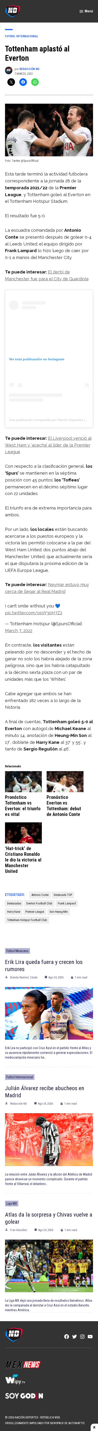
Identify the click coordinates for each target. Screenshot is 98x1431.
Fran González (18, 1230)
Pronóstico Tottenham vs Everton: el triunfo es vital (22, 805)
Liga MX (11, 1203)
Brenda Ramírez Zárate (23, 977)
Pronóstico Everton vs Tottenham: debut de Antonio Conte (64, 805)
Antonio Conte (40, 895)
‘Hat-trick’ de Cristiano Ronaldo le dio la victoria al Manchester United (23, 860)
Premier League (34, 911)
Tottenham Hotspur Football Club (27, 920)
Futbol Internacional (21, 36)
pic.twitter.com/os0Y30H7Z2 (33, 612)
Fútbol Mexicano (17, 951)
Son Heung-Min (58, 911)
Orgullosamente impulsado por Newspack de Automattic (45, 1423)
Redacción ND (29, 69)
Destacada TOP (63, 895)
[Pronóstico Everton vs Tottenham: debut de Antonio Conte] (65, 781)
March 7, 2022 (18, 630)
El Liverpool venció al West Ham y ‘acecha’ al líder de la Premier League (48, 445)
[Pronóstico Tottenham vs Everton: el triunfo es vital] (23, 781)
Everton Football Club (39, 903)
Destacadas (14, 903)
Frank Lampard (67, 903)
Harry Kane (13, 911)
